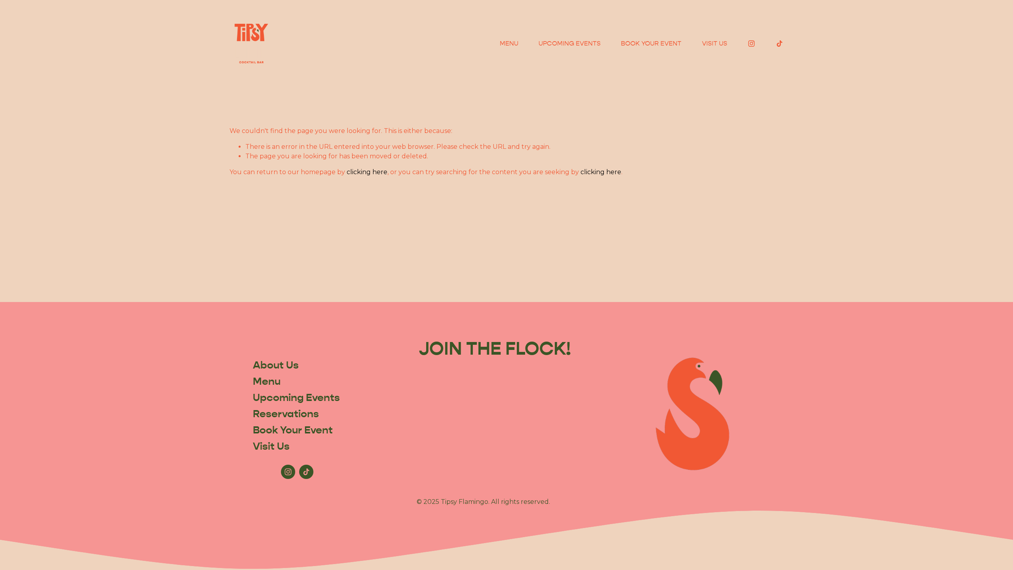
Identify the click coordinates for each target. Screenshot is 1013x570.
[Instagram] (751, 44)
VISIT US (714, 43)
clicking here (367, 172)
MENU (509, 43)
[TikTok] (779, 44)
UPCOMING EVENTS (570, 43)
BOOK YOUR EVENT (651, 43)
